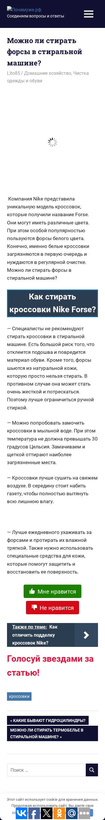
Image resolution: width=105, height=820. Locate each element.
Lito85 (13, 73)
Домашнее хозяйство (47, 73)
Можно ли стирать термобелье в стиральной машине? (46, 733)
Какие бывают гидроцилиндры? (49, 721)
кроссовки (19, 696)
